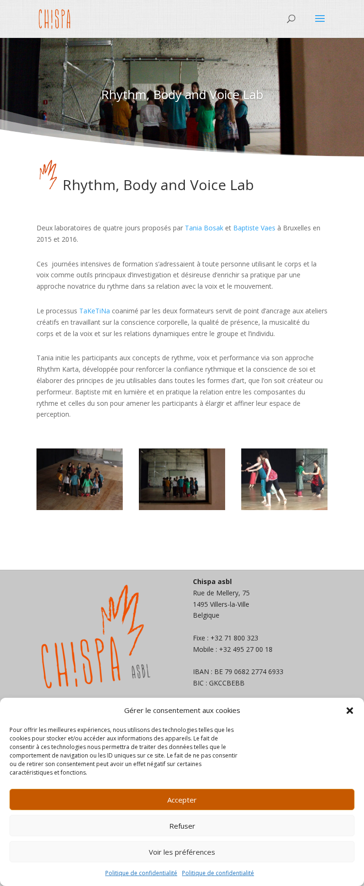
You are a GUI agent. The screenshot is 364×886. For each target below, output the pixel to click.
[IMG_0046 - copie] (79, 507)
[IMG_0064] (182, 507)
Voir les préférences (182, 852)
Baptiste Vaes (254, 227)
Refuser (182, 826)
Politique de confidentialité (141, 873)
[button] (350, 710)
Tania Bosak (204, 227)
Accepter (182, 799)
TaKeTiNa (94, 310)
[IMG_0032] (284, 507)
